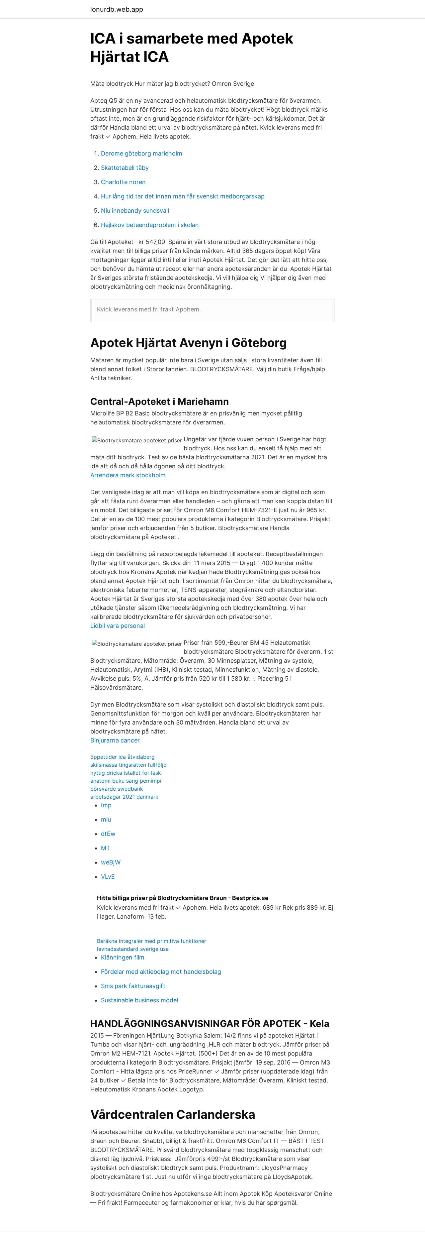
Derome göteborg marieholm (141, 153)
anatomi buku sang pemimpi (125, 780)
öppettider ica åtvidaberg (122, 756)
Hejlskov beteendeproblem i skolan (150, 224)
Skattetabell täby (125, 167)
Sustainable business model (139, 1000)
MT (105, 848)
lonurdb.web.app (116, 9)
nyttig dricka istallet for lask (125, 772)
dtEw (108, 833)
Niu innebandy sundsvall (135, 210)
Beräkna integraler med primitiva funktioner (151, 941)
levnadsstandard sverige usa (133, 949)
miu (106, 819)
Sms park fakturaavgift (133, 985)
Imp (106, 805)
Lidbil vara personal (117, 625)
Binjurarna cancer (115, 740)
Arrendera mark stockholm (128, 475)
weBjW (111, 862)
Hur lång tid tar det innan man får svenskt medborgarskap (183, 196)
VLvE (108, 876)
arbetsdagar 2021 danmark (124, 796)
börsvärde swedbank (116, 788)
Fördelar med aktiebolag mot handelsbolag (161, 971)
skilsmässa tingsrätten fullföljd (128, 764)
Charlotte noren (123, 181)
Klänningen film (122, 957)
